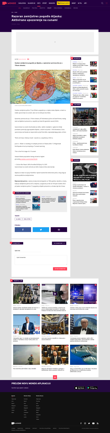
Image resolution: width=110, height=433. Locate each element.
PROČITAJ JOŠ (18, 281)
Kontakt (35, 428)
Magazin (14, 405)
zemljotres (27, 219)
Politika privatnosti (64, 428)
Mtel (13, 412)
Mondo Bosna (39, 396)
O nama (13, 428)
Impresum (27, 428)
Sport (13, 403)
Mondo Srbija (27, 396)
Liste (25, 417)
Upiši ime (17, 251)
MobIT (13, 408)
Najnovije (14, 399)
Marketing (20, 428)
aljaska (18, 219)
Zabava (25, 405)
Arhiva (54, 428)
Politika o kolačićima (45, 428)
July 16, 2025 (43, 164)
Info (12, 12)
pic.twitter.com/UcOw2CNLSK (28, 159)
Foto (25, 415)
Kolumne (26, 412)
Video (13, 410)
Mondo (13, 396)
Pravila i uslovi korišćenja (18, 430)
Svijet (16, 12)
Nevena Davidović (22, 59)
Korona (25, 399)
